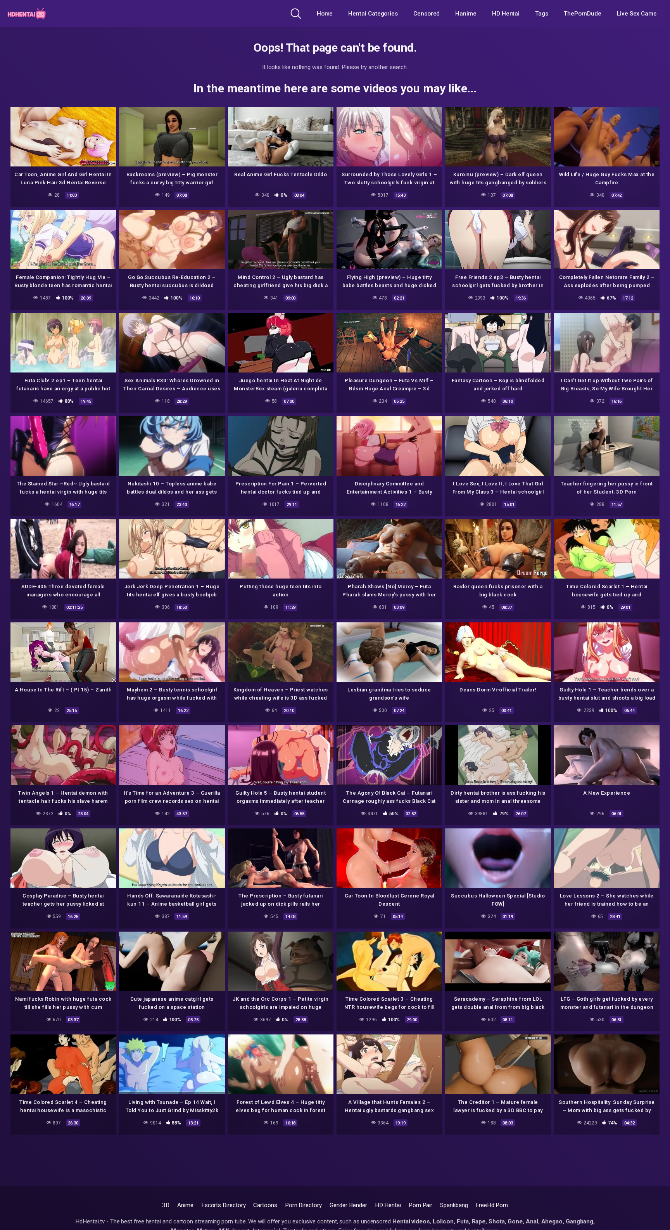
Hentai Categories (373, 13)
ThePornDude (582, 13)
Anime (185, 1205)
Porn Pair (420, 1205)
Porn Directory (303, 1205)
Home (325, 13)
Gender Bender (348, 1205)
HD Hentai (506, 13)
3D (165, 1205)
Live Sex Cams (636, 13)
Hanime (466, 13)
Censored (426, 13)
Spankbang (454, 1205)
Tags (541, 13)
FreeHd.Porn (492, 1205)
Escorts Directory (223, 1205)
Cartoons (265, 1205)
